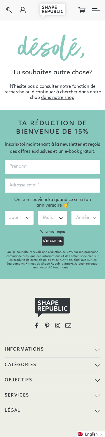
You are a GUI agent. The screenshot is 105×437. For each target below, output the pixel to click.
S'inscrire (52, 241)
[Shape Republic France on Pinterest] (47, 325)
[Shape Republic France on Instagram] (58, 325)
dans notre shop (57, 97)
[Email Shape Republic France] (68, 325)
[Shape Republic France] (52, 10)
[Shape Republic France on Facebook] (37, 325)
